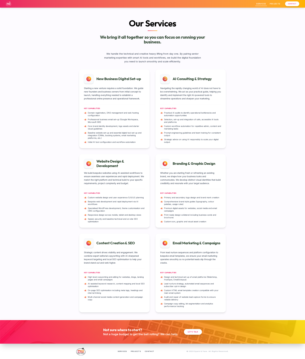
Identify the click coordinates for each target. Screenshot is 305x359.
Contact (149, 351)
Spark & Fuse (200, 351)
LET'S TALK (193, 332)
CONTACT (292, 4)
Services (261, 4)
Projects (275, 4)
